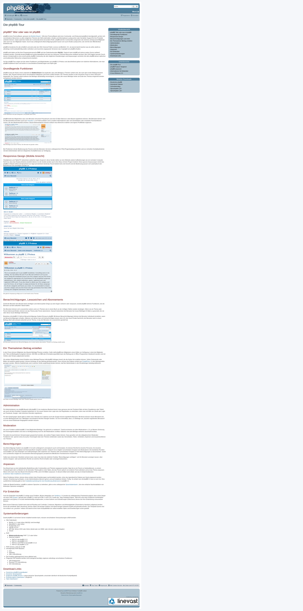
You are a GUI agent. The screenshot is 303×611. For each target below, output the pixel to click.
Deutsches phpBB (116, 82)
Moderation (114, 45)
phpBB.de (79, 593)
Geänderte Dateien (116, 84)
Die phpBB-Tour (115, 65)
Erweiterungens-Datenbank (15, 577)
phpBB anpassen (116, 69)
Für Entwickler (115, 51)
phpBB (65, 590)
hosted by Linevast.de (132, 597)
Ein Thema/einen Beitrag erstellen (121, 41)
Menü (134, 12)
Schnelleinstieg (115, 86)
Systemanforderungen (117, 54)
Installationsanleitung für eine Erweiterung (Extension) (42, 481)
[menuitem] (17, 15)
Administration (115, 43)
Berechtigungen (115, 47)
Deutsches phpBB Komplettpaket (16, 572)
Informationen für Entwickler (119, 71)
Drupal (15, 497)
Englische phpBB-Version (14, 575)
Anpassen (113, 49)
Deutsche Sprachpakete (14, 574)
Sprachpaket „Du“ (116, 88)
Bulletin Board (35, 36)
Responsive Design (116, 36)
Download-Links (115, 56)
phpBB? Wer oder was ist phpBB (120, 32)
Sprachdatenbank (71, 484)
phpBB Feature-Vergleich (118, 67)
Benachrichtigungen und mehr (120, 39)
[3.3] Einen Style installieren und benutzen (16, 474)
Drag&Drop (86, 361)
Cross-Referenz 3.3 (116, 73)
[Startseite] (22, 8)
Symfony (57, 495)
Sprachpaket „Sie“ (116, 91)
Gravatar (30, 120)
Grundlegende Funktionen (118, 34)
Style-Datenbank (11, 579)
